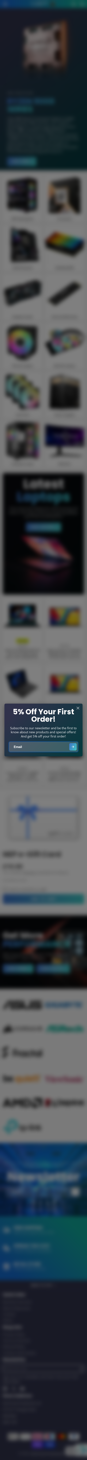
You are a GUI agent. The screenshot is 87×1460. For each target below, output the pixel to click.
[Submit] (73, 746)
